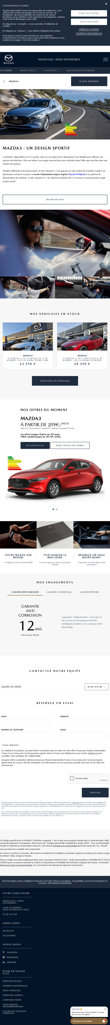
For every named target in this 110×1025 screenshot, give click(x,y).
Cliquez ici (92, 753)
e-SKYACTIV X (51, 70)
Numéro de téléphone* (12, 730)
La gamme (6, 70)
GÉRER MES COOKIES (13, 995)
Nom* (4, 716)
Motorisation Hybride (80, 70)
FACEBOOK (12, 952)
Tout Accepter (89, 13)
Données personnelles (89, 33)
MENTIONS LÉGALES (12, 981)
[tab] (25, 593)
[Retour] (4, 81)
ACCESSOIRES (9, 935)
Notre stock (28, 70)
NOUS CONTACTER (11, 990)
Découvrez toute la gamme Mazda (16, 865)
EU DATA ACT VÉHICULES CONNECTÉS (14, 1012)
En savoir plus (35, 445)
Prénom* (64, 716)
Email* (63, 730)
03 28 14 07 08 (10, 914)
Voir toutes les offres (70, 445)
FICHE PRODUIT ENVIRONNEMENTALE (13, 1005)
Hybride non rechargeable (65, 845)
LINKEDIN (11, 962)
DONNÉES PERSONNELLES (15, 986)
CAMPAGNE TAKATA (12, 1000)
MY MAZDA (8, 931)
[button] (89, 13)
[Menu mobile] (105, 59)
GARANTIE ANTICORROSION (24, 592)
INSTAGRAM (12, 957)
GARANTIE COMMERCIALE (59, 592)
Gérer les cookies (89, 29)
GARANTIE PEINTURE (89, 592)
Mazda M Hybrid (76, 174)
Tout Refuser (89, 21)
